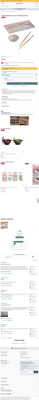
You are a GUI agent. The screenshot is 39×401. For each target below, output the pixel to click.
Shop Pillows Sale (19, 9)
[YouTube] (10, 393)
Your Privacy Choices (26, 399)
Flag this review (9, 273)
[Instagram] (5, 393)
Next (37, 338)
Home (2, 11)
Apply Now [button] (32, 62)
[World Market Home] (19, 3)
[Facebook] (1, 393)
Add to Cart (22, 83)
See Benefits (6, 63)
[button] (4, 314)
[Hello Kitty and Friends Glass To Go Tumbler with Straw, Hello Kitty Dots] (1, 190)
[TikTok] (3, 393)
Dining (5, 11)
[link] (37, 3)
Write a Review (19, 237)
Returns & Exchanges (4, 355)
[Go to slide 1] (18, 54)
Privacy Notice (3, 399)
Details (5, 72)
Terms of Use (8, 399)
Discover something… (5, 6)
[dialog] (19, 398)
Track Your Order (3, 354)
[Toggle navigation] (1, 3)
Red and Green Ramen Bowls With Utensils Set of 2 (8, 153)
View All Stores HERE (4, 363)
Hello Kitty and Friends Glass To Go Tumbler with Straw (9, 187)
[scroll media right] (36, 225)
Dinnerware (8, 11)
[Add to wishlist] (23, 130)
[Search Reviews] (33, 257)
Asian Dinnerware (13, 11)
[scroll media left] (2, 225)
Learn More (20, 0)
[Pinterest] (8, 393)
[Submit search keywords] (36, 6)
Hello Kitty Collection (16, 343)
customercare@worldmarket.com (25, 357)
